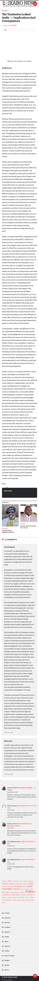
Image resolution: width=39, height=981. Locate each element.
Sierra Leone (15, 897)
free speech (18, 886)
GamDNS (10, 980)
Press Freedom (9, 956)
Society (5, 10)
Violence (14, 900)
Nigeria (8, 892)
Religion (18, 894)
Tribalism (32, 897)
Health (6, 937)
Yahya (3, 902)
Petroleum (22, 892)
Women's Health (29, 900)
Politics (30, 891)
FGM (8, 886)
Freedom (7, 927)
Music (31, 889)
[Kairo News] (19, 3)
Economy (25, 883)
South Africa (22, 897)
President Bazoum (6, 894)
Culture (7, 913)
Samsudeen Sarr (31, 894)
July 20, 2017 (8, 774)
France (11, 886)
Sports (6, 970)
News (6, 941)
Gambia (29, 886)
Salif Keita (23, 894)
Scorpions (4, 897)
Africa (10, 881)
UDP (3, 900)
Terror (27, 897)
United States (8, 900)
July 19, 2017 (12, 25)
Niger (3, 892)
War (23, 900)
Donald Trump (18, 883)
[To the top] (35, 976)
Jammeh (16, 889)
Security (10, 897)
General (7, 932)
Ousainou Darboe (14, 892)
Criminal (25, 881)
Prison (13, 894)
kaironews (8, 491)
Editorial (7, 918)
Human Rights (7, 889)
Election (4, 886)
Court (20, 881)
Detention (5, 884)
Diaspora (11, 884)
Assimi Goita (15, 881)
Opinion (7, 946)
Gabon (24, 886)
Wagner (19, 900)
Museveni (26, 889)
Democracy (31, 881)
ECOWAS (30, 884)
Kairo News (13, 977)
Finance (7, 922)
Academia (4, 881)
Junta (21, 889)
